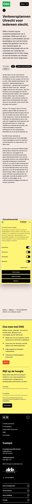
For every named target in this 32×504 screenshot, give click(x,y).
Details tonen (23, 267)
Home (4, 310)
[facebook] (4, 417)
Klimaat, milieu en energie (24, 66)
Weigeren (16, 281)
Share (5, 68)
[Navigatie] (27, 417)
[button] (24, 4)
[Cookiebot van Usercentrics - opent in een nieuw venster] (20, 222)
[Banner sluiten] (29, 222)
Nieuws (11, 310)
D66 (13, 66)
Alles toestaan (16, 272)
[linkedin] (7, 417)
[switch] (28, 252)
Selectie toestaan (16, 276)
